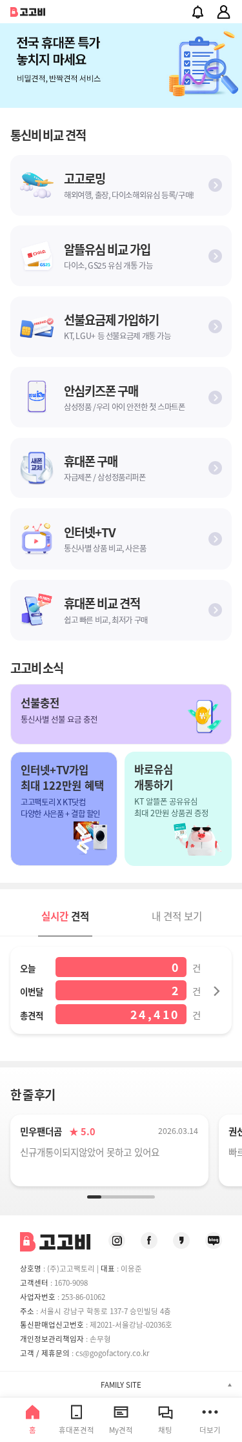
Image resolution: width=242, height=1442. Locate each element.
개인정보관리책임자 (52, 1339)
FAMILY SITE (121, 1384)
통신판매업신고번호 (52, 1324)
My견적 (121, 1430)
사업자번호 (37, 1297)
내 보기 (177, 916)
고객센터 (34, 1282)
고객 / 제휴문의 (45, 1353)
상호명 (30, 1268)
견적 (65, 916)
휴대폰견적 (76, 1430)
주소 (27, 1311)
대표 (108, 1268)
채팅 (165, 1430)
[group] (121, 65)
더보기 (210, 1430)
